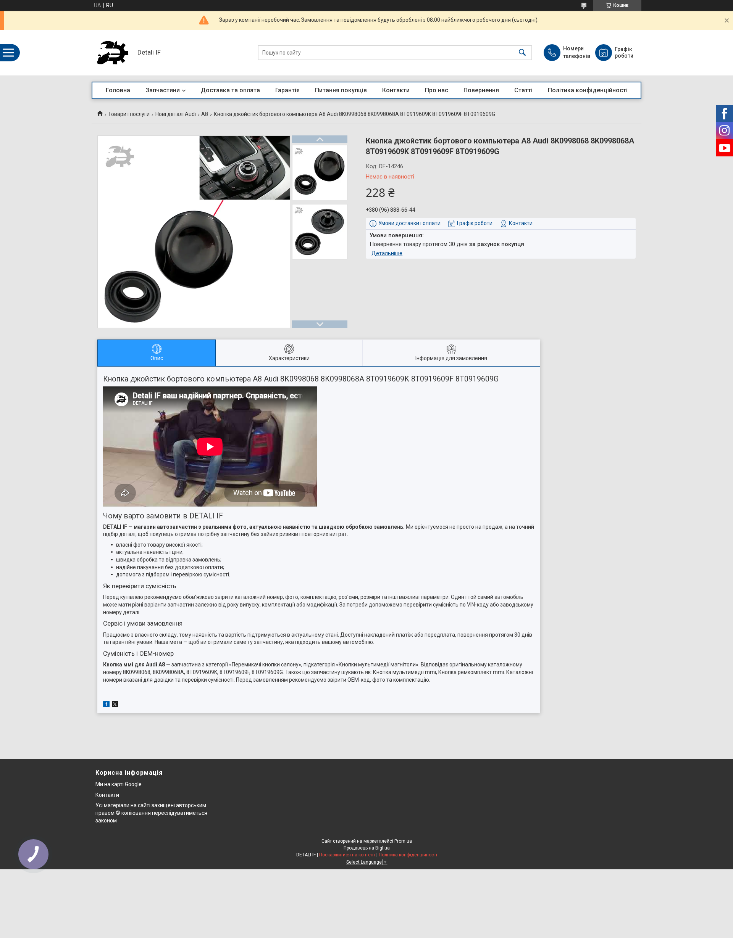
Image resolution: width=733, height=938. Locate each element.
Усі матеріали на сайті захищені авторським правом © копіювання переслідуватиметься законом (151, 812)
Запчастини (162, 90)
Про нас (436, 90)
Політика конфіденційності (588, 90)
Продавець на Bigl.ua (367, 848)
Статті (523, 90)
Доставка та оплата (230, 90)
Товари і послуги (129, 114)
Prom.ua (403, 841)
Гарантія (287, 90)
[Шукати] (522, 53)
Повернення (481, 90)
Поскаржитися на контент (347, 855)
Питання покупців (341, 90)
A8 (204, 114)
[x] (115, 705)
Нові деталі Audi (175, 114)
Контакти (396, 90)
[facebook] (106, 705)
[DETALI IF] (113, 53)
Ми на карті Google (118, 784)
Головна (118, 90)
